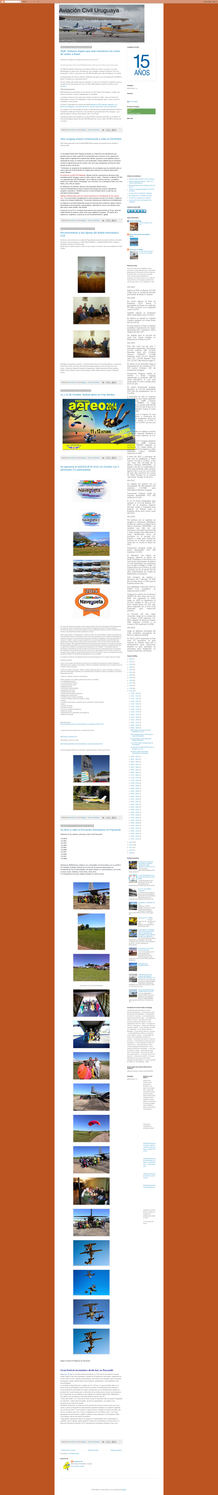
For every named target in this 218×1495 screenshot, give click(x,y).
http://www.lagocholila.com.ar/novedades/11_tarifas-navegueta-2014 (81, 744)
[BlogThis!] (109, 130)
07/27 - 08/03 (135, 775)
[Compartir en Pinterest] (115, 130)
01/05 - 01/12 (135, 839)
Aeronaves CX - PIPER (145, 918)
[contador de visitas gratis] (136, 212)
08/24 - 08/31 (135, 764)
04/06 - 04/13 (135, 810)
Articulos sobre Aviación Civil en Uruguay (141, 179)
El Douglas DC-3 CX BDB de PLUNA (140, 195)
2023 (131, 667)
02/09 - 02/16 (135, 831)
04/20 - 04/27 (135, 804)
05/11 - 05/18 (135, 799)
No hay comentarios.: (94, 129)
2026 (131, 659)
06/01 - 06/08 (135, 791)
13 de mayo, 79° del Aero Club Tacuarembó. (146, 949)
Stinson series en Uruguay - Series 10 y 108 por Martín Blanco (141, 182)
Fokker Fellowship (135, 221)
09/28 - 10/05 (135, 725)
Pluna (64, 86)
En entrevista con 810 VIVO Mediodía (72, 175)
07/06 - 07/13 (135, 783)
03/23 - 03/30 (135, 815)
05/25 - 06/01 (135, 794)
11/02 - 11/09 (135, 712)
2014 (131, 691)
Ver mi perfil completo (77, 1466)
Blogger (123, 1489)
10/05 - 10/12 (135, 722)
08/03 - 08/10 (135, 772)
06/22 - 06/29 (135, 786)
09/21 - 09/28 (135, 728)
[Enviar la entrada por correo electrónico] (102, 129)
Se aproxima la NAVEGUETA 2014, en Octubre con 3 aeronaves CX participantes (89, 468)
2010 (131, 850)
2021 (131, 672)
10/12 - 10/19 (135, 720)
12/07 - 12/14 (135, 698)
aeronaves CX (78, 1461)
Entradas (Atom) (74, 1453)
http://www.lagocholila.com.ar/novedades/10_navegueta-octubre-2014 (82, 724)
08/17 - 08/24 (135, 767)
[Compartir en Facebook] (113, 130)
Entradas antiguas (116, 1450)
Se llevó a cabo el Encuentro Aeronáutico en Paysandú (90, 829)
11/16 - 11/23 (135, 706)
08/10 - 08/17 (135, 770)
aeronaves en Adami (136, 249)
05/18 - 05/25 (135, 796)
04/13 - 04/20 (135, 807)
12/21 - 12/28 (135, 693)
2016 (131, 685)
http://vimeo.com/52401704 (68, 737)
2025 (131, 662)
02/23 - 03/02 (135, 825)
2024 (131, 664)
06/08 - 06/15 (135, 788)
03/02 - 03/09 (135, 823)
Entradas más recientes (68, 1450)
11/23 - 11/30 (135, 704)
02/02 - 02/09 (135, 833)
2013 (131, 842)
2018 (131, 680)
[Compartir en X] (111, 130)
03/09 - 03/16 (135, 820)
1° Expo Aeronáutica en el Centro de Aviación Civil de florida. (146, 877)
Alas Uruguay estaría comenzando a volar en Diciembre (90, 139)
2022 (131, 670)
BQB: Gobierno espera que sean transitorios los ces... (141, 731)
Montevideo (130, 109)
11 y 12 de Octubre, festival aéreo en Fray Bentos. (87, 394)
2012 (131, 845)
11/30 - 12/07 (135, 701)
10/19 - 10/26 (135, 717)
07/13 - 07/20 (135, 780)
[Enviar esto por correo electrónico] (106, 130)
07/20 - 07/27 (135, 778)
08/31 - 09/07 (135, 762)
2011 (131, 847)
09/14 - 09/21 (135, 756)
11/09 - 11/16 (135, 709)
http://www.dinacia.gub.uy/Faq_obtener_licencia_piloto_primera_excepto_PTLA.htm (149, 1147)
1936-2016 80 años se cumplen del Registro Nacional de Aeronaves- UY (146, 976)
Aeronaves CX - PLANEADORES (143, 964)
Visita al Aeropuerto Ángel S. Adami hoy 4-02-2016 (146, 990)
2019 (131, 677)
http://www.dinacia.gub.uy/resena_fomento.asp (149, 1176)
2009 (131, 853)
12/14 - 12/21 (135, 696)
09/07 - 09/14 (135, 759)
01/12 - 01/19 (135, 836)
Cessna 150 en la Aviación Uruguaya (140, 193)
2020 (131, 675)
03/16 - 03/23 (135, 817)
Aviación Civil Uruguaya (89, 10)
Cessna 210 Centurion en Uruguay (139, 198)
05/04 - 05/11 (135, 801)
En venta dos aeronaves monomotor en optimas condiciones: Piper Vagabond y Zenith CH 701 (146, 864)
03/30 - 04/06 (135, 812)
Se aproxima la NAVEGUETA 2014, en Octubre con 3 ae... (142, 748)
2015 (131, 688)
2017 (131, 683)
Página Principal (93, 1450)
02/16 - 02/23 (135, 828)
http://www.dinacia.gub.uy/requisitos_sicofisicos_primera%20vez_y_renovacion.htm (149, 1162)
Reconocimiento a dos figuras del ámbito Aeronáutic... (141, 739)
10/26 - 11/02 (135, 714)
